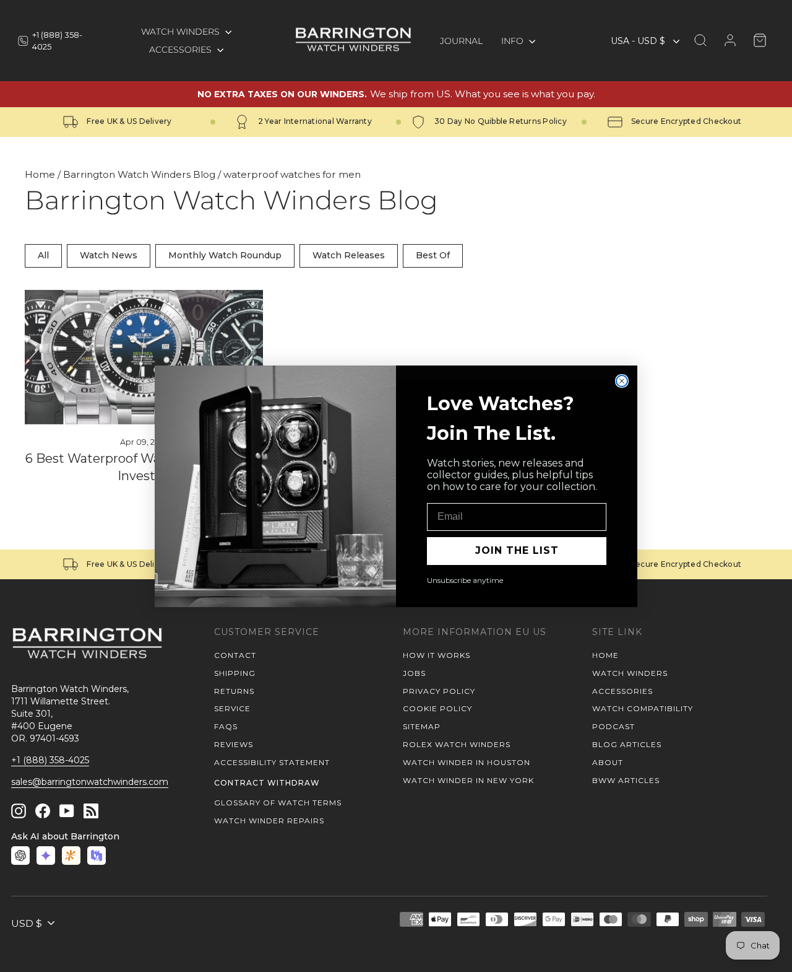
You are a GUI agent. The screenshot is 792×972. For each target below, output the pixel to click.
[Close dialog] (621, 381)
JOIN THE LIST (517, 550)
